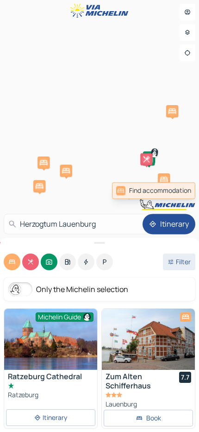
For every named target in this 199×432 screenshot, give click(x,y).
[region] (148, 339)
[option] (12, 262)
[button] (39, 186)
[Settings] (187, 32)
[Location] (187, 52)
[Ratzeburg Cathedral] (50, 340)
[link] (153, 190)
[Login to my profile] (187, 12)
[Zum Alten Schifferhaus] (148, 339)
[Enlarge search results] (99, 243)
